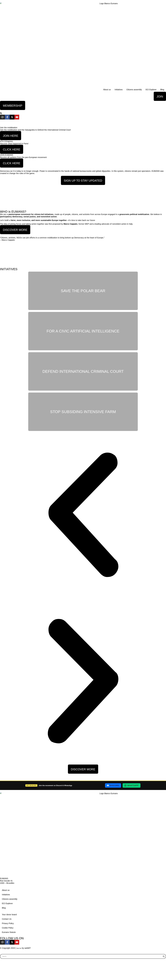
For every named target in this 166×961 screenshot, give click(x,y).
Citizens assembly (134, 89)
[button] (83, 515)
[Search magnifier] (163, 956)
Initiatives (119, 89)
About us (107, 89)
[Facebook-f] (7, 117)
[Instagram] (2, 117)
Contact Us (6, 919)
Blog (162, 89)
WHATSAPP (133, 785)
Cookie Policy (7, 928)
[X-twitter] (12, 117)
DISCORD (114, 785)
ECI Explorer (151, 89)
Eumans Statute (9, 932)
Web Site (19, 948)
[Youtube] (16, 117)
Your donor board (9, 914)
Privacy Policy (8, 923)
